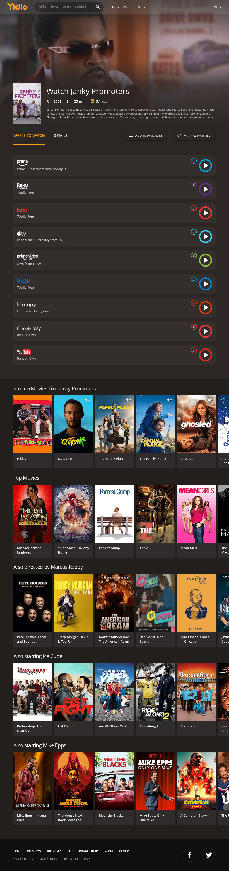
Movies (144, 6)
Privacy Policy (47, 859)
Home (17, 851)
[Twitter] (209, 855)
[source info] (193, 161)
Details (61, 135)
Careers (124, 851)
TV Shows (120, 6)
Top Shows (34, 851)
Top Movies (54, 851)
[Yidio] (17, 7)
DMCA (86, 859)
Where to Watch (29, 135)
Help (70, 851)
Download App (89, 851)
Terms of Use (69, 859)
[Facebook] (190, 855)
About (109, 851)
